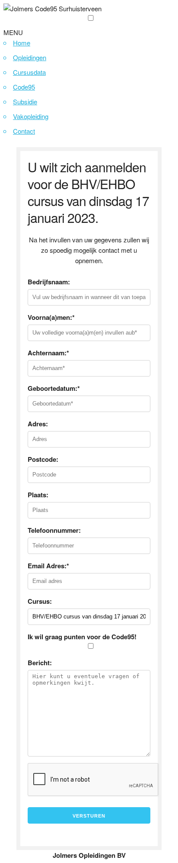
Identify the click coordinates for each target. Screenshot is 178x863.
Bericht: (40, 662)
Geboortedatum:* (54, 388)
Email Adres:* (48, 565)
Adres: (38, 423)
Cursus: (40, 601)
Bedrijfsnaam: (49, 282)
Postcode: (43, 459)
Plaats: (38, 494)
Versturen (89, 815)
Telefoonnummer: (54, 530)
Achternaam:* (48, 352)
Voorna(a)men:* (51, 317)
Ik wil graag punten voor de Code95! (82, 636)
